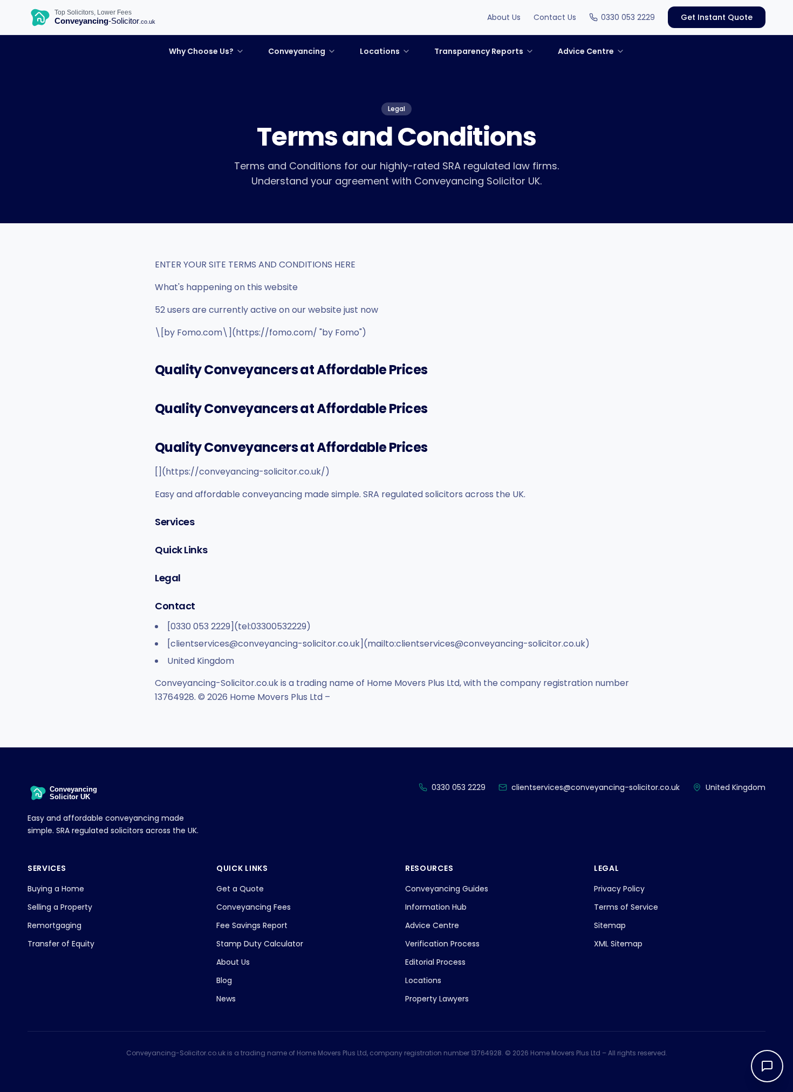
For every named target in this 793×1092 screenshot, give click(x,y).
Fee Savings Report (252, 925)
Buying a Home (56, 888)
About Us (504, 17)
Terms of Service (626, 907)
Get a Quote (240, 888)
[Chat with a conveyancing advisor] (767, 1066)
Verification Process (442, 943)
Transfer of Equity (61, 943)
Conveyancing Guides (446, 888)
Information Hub (436, 907)
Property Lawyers (437, 998)
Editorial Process (435, 962)
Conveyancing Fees (253, 907)
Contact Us (555, 17)
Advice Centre (432, 925)
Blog (224, 980)
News (226, 998)
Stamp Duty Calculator (259, 943)
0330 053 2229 (628, 17)
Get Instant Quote (717, 17)
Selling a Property (60, 907)
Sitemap (610, 925)
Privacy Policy (619, 888)
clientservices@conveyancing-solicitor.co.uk (595, 787)
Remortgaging (54, 925)
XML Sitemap (618, 943)
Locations (423, 980)
